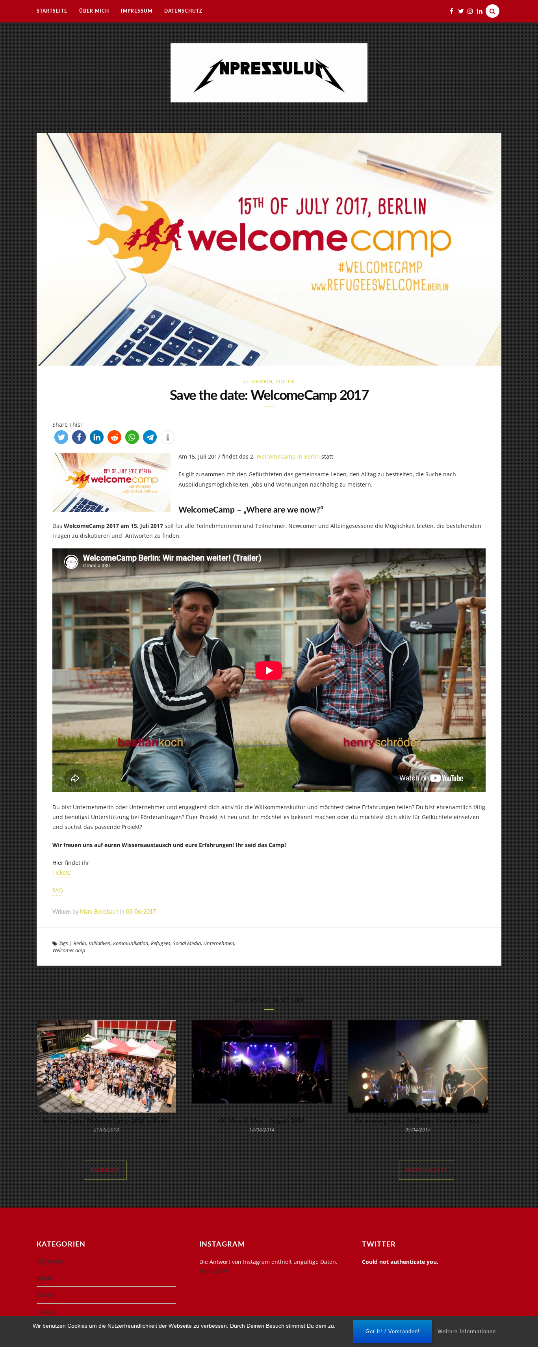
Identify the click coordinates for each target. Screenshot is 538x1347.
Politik (285, 381)
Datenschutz (183, 11)
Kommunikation (130, 943)
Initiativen (100, 943)
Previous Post (426, 1170)
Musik (44, 1278)
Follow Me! (213, 1271)
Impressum (136, 11)
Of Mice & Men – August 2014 (262, 1121)
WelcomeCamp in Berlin (288, 456)
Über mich (94, 11)
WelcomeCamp (68, 950)
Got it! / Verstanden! (392, 1331)
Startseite (52, 11)
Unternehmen (218, 943)
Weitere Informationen (467, 1331)
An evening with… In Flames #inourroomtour (417, 1121)
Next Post (105, 1170)
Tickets (61, 872)
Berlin (79, 943)
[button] (61, 437)
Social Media (187, 943)
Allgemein (258, 381)
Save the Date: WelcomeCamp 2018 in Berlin (106, 1121)
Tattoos (46, 1311)
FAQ (57, 890)
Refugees (161, 943)
